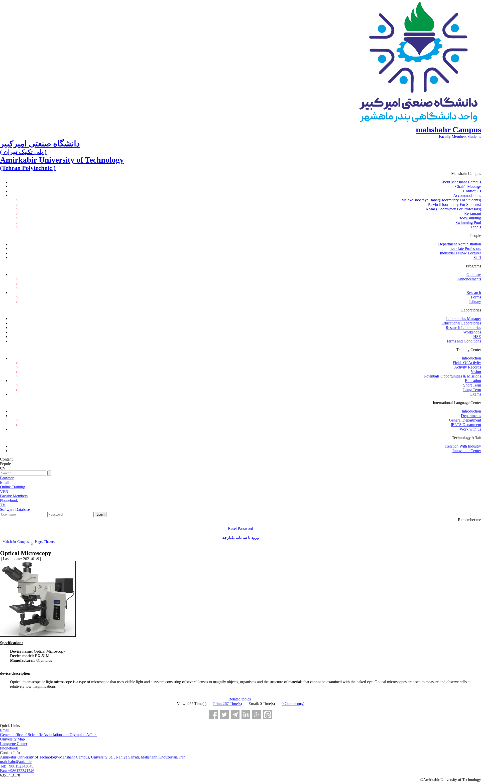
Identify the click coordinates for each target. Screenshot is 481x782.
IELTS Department (466, 425)
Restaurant (472, 213)
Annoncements (469, 279)
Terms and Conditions (463, 341)
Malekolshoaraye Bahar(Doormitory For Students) (441, 200)
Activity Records (467, 367)
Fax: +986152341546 (17, 770)
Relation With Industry (463, 446)
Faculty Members (452, 136)
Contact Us (472, 191)
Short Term (472, 385)
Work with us (470, 429)
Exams (475, 394)
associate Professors (465, 248)
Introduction (471, 358)
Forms (476, 297)
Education (473, 380)
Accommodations (467, 195)
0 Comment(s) (293, 703)
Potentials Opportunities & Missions (452, 376)
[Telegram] (235, 714)
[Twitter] (224, 714)
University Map (12, 739)
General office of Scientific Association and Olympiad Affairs (48, 734)
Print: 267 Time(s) (227, 703)
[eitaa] (267, 714)
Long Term (472, 389)
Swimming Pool (468, 222)
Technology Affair (466, 438)
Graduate (473, 274)
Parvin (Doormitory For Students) (454, 204)
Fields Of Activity (467, 362)
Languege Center (13, 743)
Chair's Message (468, 186)
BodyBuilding (469, 218)
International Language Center (457, 403)
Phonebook (9, 748)
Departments (471, 416)
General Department (465, 420)
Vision (476, 371)
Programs (473, 266)
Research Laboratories (463, 327)
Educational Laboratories (461, 323)
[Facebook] (213, 714)
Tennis (475, 227)
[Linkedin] (246, 714)
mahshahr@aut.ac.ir (16, 761)
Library (475, 301)
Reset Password (240, 528)
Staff (477, 257)
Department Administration (459, 244)
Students (474, 136)
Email (4, 730)
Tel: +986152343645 (16, 766)
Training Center (468, 349)
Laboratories (471, 310)
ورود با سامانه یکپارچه (240, 537)
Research (473, 292)
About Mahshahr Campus (460, 182)
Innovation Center (466, 451)
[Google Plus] (256, 714)
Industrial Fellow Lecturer (460, 253)
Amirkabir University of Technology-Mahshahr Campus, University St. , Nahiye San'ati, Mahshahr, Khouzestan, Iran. (93, 757)
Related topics (240, 699)
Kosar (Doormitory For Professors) (453, 209)
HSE (477, 336)
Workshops (472, 332)
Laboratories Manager (463, 318)
